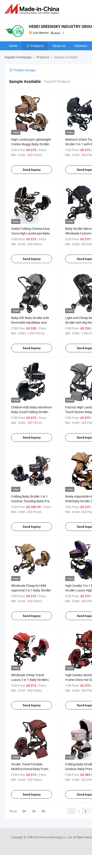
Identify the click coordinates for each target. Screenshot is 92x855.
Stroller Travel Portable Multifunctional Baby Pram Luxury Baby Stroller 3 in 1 (29, 769)
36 (34, 811)
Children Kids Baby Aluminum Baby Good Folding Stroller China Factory (31, 412)
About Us (58, 46)
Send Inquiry (32, 169)
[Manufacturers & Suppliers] (32, 9)
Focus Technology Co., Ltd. (56, 837)
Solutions (80, 46)
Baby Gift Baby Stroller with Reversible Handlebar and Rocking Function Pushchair (30, 322)
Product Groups (24, 70)
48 (43, 811)
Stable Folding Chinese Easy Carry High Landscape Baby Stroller (30, 233)
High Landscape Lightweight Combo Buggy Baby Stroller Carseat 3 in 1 (31, 144)
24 (24, 811)
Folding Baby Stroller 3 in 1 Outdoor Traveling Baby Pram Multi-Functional (31, 501)
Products (37, 46)
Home (13, 46)
